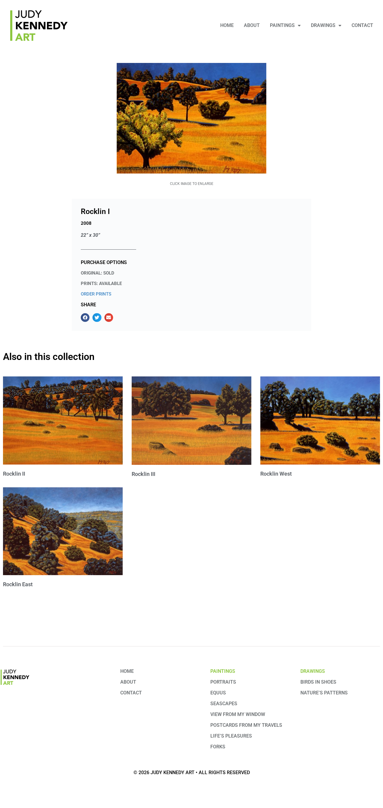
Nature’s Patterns (324, 693)
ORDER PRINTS (96, 294)
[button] (85, 317)
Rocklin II (14, 474)
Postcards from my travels (246, 725)
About (252, 25)
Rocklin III (143, 474)
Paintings (282, 25)
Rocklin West (276, 474)
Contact (362, 25)
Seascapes (223, 703)
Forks (217, 747)
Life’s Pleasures (231, 736)
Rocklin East (18, 584)
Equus (218, 693)
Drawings (323, 25)
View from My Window (237, 714)
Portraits (223, 682)
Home (227, 25)
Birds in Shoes (318, 682)
